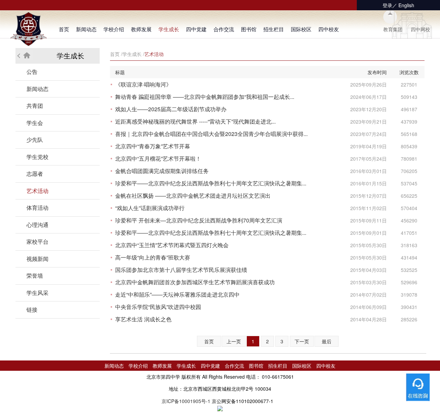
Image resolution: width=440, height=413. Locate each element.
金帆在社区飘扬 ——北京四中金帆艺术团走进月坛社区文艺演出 (193, 195)
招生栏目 (273, 29)
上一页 (234, 341)
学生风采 (37, 293)
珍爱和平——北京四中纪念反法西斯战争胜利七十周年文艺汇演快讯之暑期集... (210, 183)
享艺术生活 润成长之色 (143, 319)
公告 (31, 72)
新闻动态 (86, 29)
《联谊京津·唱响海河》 (143, 84)
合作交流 (223, 29)
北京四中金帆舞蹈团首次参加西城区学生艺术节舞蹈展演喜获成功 (195, 282)
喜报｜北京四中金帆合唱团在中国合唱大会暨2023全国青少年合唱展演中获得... (211, 134)
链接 (31, 309)
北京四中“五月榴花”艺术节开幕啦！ (158, 158)
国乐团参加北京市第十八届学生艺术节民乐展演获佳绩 (181, 270)
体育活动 (37, 207)
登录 (387, 5)
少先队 (34, 140)
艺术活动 (37, 191)
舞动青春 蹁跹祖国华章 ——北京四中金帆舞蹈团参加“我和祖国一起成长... (204, 97)
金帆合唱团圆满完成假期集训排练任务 (162, 171)
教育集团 (393, 29)
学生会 (34, 123)
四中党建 (196, 29)
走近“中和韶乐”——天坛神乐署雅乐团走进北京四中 (177, 294)
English (406, 5)
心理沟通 (37, 225)
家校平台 (37, 241)
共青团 (34, 106)
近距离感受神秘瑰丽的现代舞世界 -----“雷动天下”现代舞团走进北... (195, 121)
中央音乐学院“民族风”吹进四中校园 (158, 307)
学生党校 (37, 157)
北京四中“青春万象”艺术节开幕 (152, 146)
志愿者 (34, 173)
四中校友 (328, 29)
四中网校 (420, 29)
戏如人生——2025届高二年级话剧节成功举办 (171, 109)
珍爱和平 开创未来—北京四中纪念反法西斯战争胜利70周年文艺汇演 (198, 220)
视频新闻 (37, 259)
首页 (64, 29)
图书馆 (248, 29)
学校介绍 (113, 29)
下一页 (302, 341)
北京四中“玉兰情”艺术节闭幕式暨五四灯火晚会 (172, 245)
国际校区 (301, 29)
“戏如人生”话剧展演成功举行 (150, 208)
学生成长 (168, 29)
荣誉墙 (34, 275)
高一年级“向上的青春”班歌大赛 (152, 257)
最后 (326, 341)
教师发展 (141, 29)
